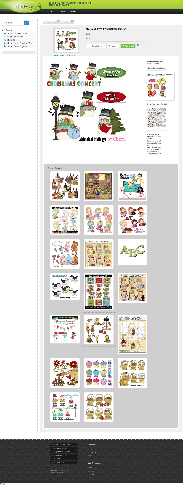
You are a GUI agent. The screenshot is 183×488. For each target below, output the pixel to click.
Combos (57, 459)
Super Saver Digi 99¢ (17, 46)
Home (90, 449)
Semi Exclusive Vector (18, 33)
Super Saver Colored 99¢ (19, 43)
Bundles (11, 40)
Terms (90, 456)
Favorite (114, 46)
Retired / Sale (59, 462)
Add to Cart (129, 46)
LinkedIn (91, 474)
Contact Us (92, 452)
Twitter (90, 468)
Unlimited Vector (15, 37)
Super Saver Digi (60, 455)
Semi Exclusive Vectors (62, 445)
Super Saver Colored (62, 452)
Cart (52, 11)
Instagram (91, 471)
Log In (62, 11)
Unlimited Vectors (60, 448)
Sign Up (73, 11)
